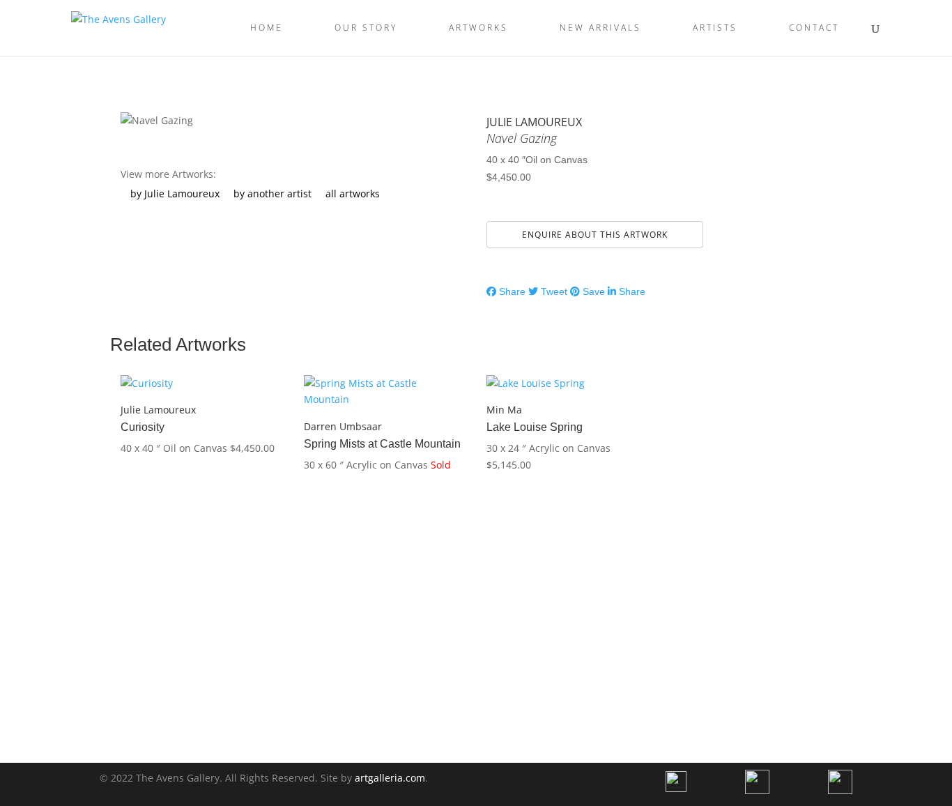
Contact (814, 28)
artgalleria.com (390, 777)
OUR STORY (366, 28)
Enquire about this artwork (595, 235)
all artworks (352, 193)
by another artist (272, 193)
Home (266, 28)
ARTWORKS (478, 28)
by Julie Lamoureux (175, 193)
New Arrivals (600, 28)
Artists (715, 28)
